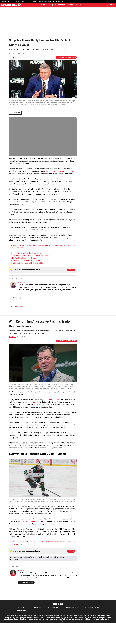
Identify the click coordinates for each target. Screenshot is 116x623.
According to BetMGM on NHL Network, (59, 171)
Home (10, 306)
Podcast (69, 5)
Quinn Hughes (32, 402)
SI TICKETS (24, 1)
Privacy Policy (20, 607)
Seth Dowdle (12, 337)
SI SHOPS (40, 1)
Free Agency (51, 5)
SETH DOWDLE (22, 570)
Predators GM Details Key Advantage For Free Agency (30, 255)
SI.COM (3, 1)
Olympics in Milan (32, 521)
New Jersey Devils (15, 112)
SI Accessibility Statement (92, 607)
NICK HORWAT (22, 282)
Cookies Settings (21, 610)
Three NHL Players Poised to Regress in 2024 (27, 253)
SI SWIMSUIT (15, 1)
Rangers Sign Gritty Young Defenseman (25, 260)
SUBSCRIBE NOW (58, 1)
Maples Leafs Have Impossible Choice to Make (27, 263)
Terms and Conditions (71, 607)
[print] (20, 297)
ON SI (8, 1)
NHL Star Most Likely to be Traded (23, 258)
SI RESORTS (32, 1)
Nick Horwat (12, 53)
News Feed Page (19, 306)
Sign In (112, 5)
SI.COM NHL (78, 5)
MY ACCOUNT (48, 1)
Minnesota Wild (53, 400)
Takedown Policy (53, 607)
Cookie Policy (37, 607)
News (43, 5)
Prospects (61, 5)
